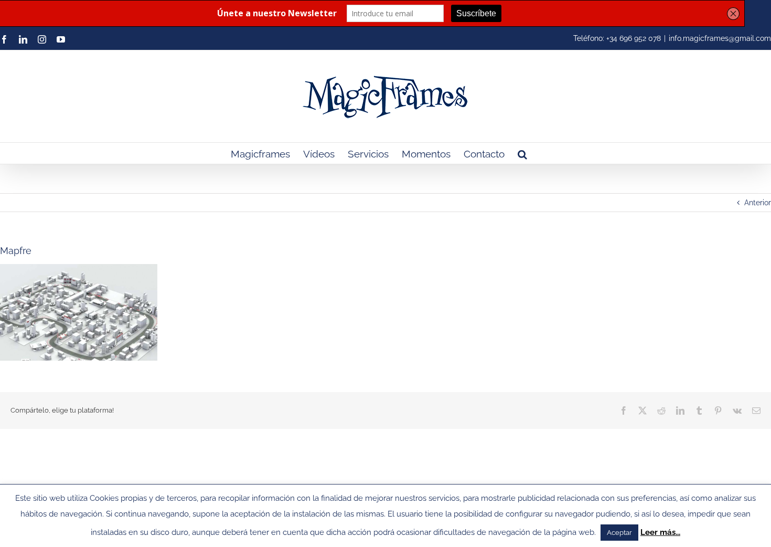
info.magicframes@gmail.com (720, 38)
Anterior (757, 202)
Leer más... (660, 532)
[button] (522, 153)
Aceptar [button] (619, 533)
